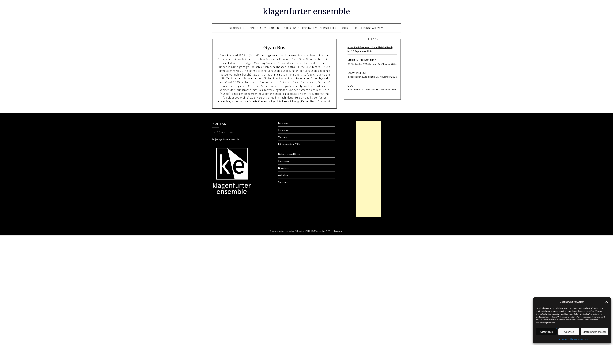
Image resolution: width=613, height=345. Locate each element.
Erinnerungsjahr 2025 (289, 144)
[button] (606, 301)
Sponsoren (283, 182)
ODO (350, 85)
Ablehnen (569, 331)
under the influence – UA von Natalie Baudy (370, 47)
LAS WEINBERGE (357, 72)
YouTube (282, 137)
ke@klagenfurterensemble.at (227, 139)
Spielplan (256, 28)
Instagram (283, 130)
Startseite (237, 28)
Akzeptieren (546, 331)
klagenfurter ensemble (306, 11)
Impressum (583, 339)
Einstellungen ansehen (594, 331)
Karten (274, 28)
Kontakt (308, 28)
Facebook (283, 123)
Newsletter (328, 28)
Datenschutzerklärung (567, 339)
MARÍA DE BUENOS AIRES (362, 60)
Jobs (345, 28)
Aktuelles (283, 175)
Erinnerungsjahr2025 (369, 28)
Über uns (290, 28)
